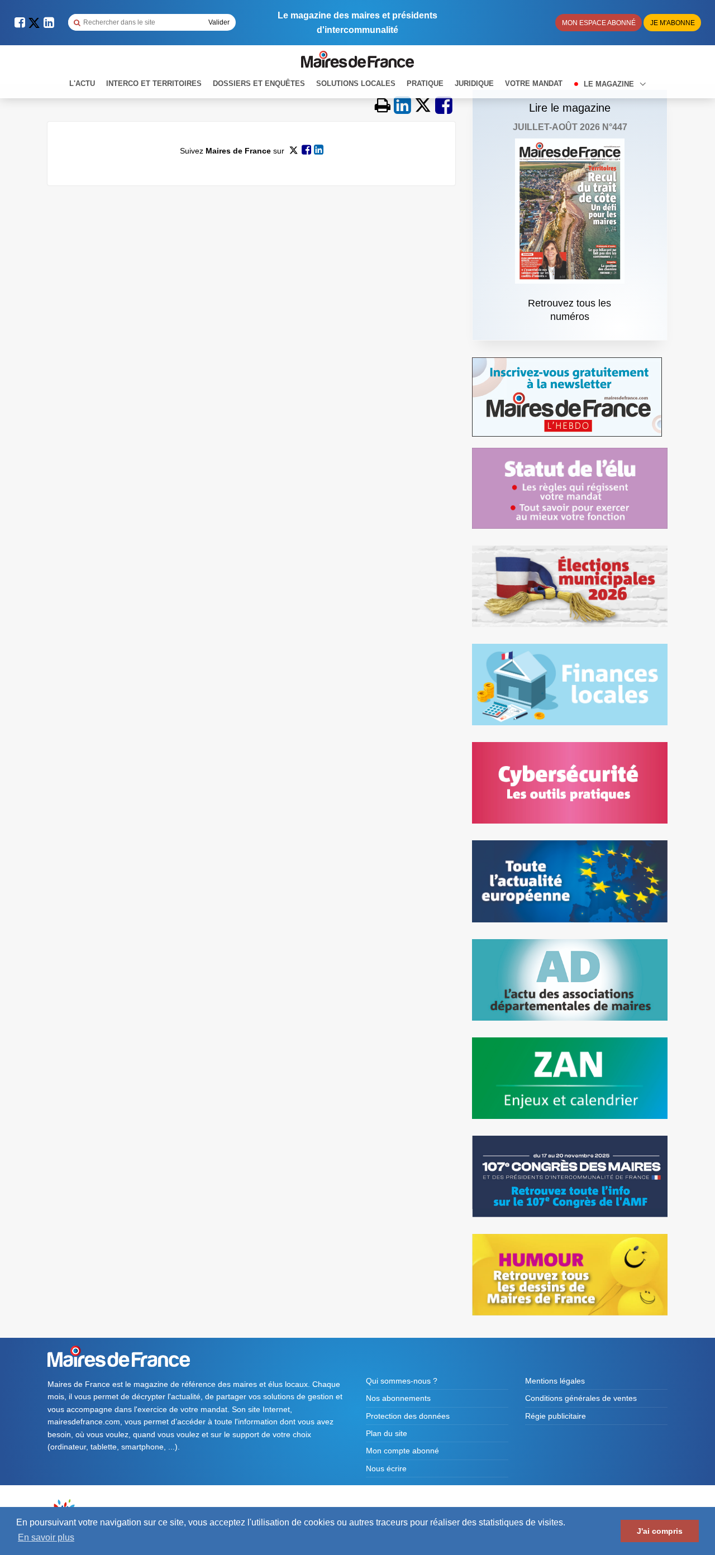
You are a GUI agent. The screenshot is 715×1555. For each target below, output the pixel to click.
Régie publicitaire (555, 1416)
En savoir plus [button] (46, 1537)
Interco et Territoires (154, 83)
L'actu (82, 83)
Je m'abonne (672, 23)
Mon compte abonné (402, 1450)
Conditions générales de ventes (581, 1398)
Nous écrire (386, 1468)
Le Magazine (610, 84)
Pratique (425, 83)
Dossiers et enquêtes (259, 83)
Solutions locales (355, 83)
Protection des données (408, 1416)
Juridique (474, 83)
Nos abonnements (398, 1398)
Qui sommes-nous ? (401, 1380)
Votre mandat (534, 83)
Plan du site (386, 1433)
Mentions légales (555, 1380)
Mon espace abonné (599, 23)
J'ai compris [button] (660, 1531)
